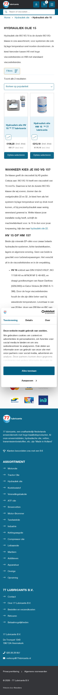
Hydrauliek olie (22, 18)
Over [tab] (47, 320)
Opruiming (13, 578)
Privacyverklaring (11, 672)
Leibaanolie (13, 546)
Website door (12, 688)
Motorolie (12, 469)
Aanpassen (27, 380)
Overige (11, 571)
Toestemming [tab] (10, 320)
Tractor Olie (13, 475)
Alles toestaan (29, 371)
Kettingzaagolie (15, 533)
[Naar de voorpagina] (11, 4)
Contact (12, 597)
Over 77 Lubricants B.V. (19, 603)
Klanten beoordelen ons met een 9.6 (25, 451)
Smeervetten (14, 507)
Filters (9, 71)
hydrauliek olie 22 (39, 229)
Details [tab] (29, 320)
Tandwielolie (14, 520)
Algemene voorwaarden (35, 672)
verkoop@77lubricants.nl (18, 658)
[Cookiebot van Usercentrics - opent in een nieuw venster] (42, 312)
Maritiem (12, 552)
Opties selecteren (16, 155)
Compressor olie (16, 539)
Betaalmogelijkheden (18, 623)
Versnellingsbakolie (17, 494)
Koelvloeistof (14, 488)
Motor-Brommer (16, 514)
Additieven (13, 559)
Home (7, 18)
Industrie (12, 526)
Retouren (12, 616)
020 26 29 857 (13, 653)
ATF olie (12, 501)
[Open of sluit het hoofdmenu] (52, 4)
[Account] (36, 4)
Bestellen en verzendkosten (21, 610)
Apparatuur (13, 565)
